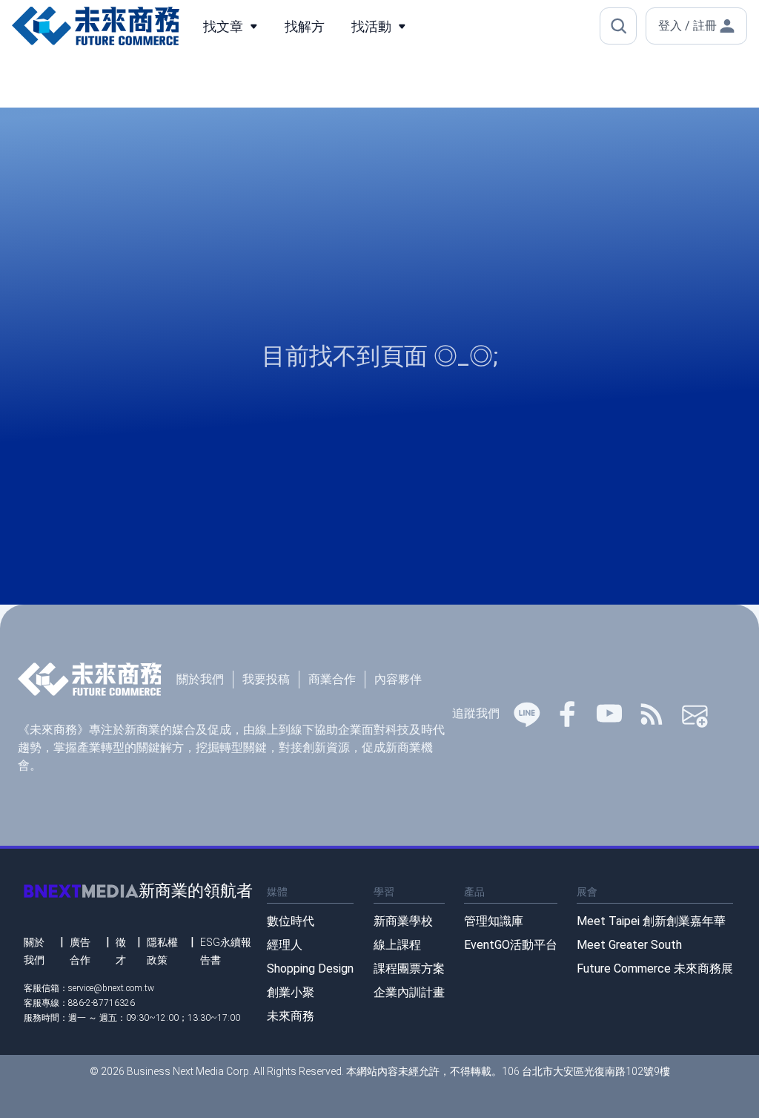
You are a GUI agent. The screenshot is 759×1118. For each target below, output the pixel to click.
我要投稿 (266, 679)
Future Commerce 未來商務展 (655, 968)
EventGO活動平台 (510, 945)
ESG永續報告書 (225, 951)
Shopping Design (310, 968)
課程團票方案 (409, 968)
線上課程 (397, 945)
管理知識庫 (493, 921)
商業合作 (332, 679)
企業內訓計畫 (409, 992)
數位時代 (290, 921)
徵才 (121, 951)
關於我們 (200, 679)
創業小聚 (290, 992)
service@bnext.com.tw (111, 988)
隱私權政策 (162, 951)
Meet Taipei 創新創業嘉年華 (651, 921)
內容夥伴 (398, 679)
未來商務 (290, 1016)
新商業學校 (403, 921)
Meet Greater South (629, 945)
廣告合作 (80, 951)
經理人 (284, 945)
